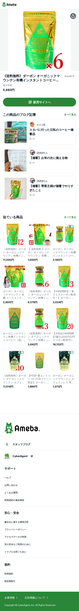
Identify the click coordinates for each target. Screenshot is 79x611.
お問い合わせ (11, 485)
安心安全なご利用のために (17, 544)
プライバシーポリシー (15, 529)
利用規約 (8, 573)
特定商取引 (9, 581)
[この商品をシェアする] (73, 16)
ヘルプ (7, 477)
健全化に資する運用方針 (16, 522)
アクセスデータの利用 (15, 536)
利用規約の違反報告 (14, 500)
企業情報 (9, 597)
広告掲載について (35, 597)
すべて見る (70, 114)
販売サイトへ (42, 102)
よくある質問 (11, 492)
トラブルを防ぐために (15, 551)
